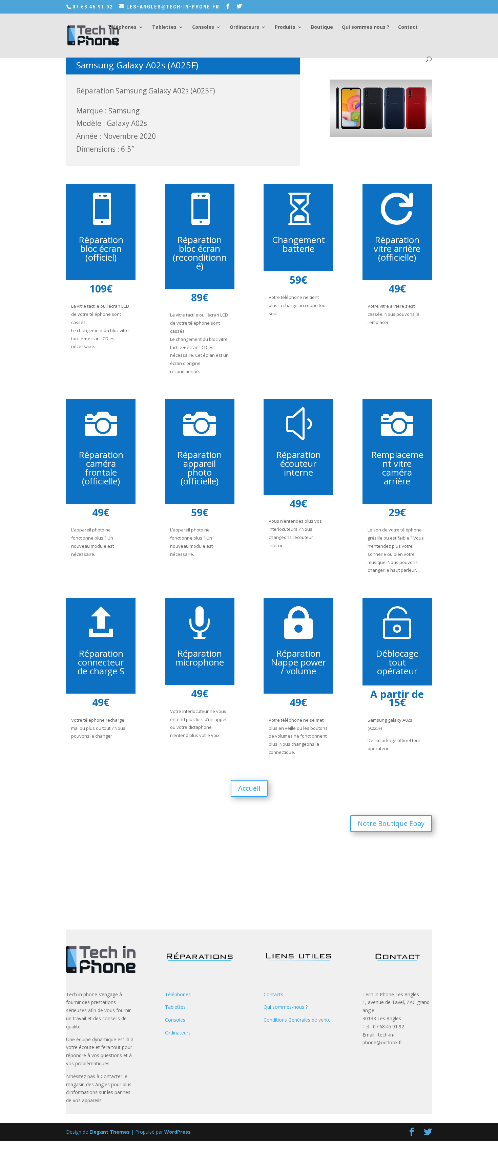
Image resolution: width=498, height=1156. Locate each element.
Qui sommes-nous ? (286, 1007)
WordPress (177, 1132)
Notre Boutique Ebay (391, 823)
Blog (113, 43)
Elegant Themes (109, 1132)
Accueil (249, 788)
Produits (285, 27)
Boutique (322, 27)
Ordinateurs (244, 27)
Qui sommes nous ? (365, 27)
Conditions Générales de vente (297, 1020)
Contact (408, 27)
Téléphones (122, 27)
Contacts (273, 994)
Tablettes (164, 27)
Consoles (203, 27)
